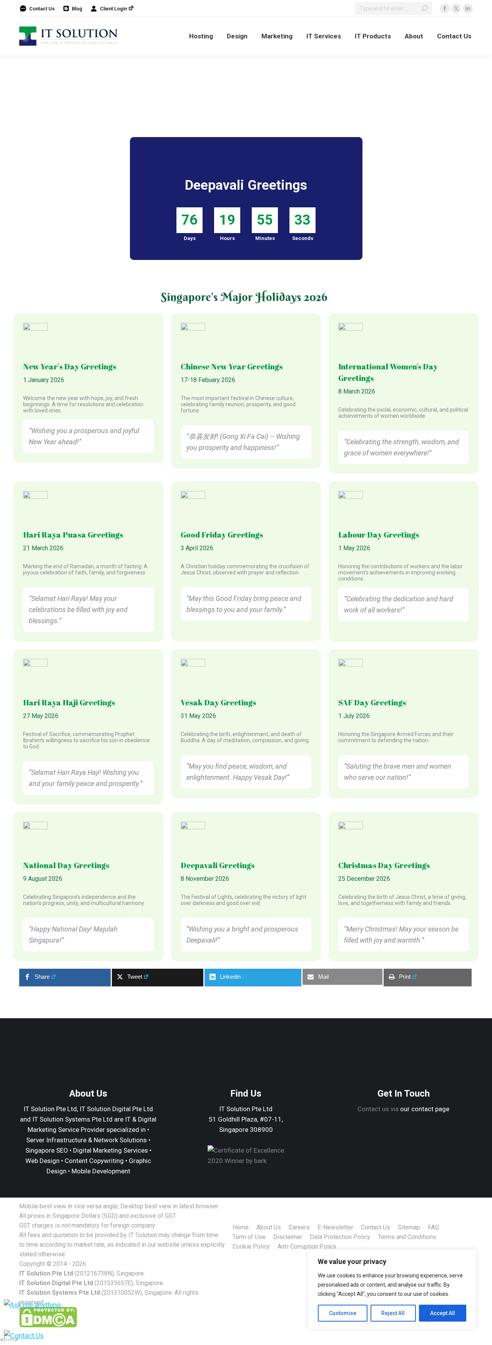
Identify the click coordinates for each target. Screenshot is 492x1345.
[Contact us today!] (24, 1336)
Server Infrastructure (56, 1140)
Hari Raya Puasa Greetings (73, 534)
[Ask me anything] (32, 1305)
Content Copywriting (94, 1161)
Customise (342, 1313)
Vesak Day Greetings (218, 702)
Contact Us (42, 9)
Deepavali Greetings (217, 865)
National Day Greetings (66, 865)
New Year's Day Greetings (69, 366)
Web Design (42, 1161)
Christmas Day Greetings (384, 865)
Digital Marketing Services (110, 1150)
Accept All (442, 1313)
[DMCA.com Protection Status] (48, 1325)
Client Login (113, 9)
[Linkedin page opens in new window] (468, 8)
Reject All (393, 1313)
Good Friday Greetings (222, 534)
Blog (77, 9)
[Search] (424, 8)
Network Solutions (120, 1140)
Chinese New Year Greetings (232, 366)
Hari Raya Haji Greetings (69, 702)
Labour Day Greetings (378, 534)
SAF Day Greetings (372, 702)
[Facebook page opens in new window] (445, 8)
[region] (392, 1289)
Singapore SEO (46, 1150)
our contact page (424, 1109)
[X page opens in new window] (456, 8)
